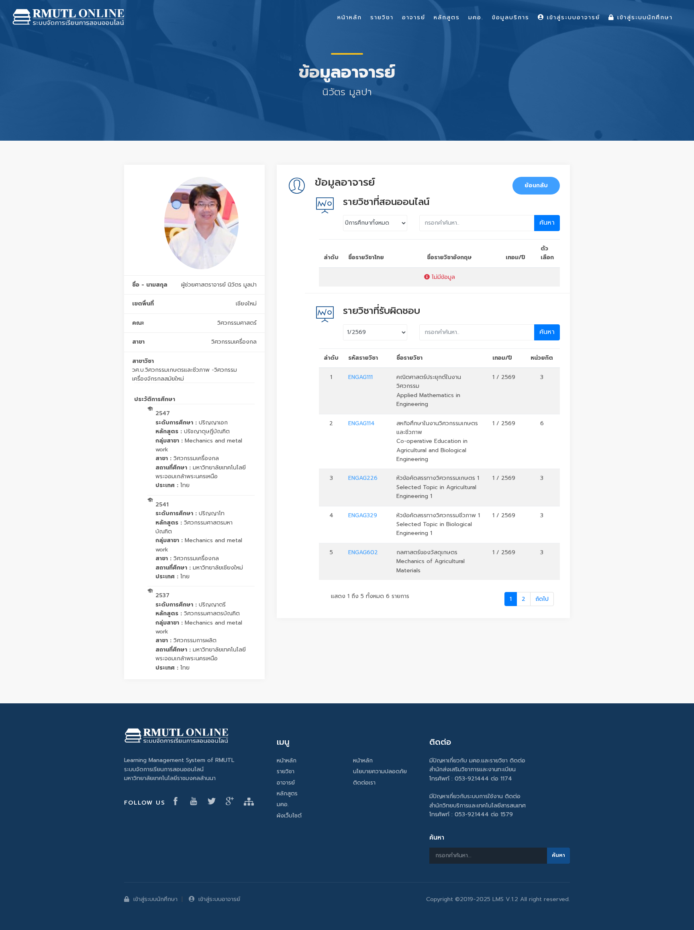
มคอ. (283, 804)
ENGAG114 (361, 423)
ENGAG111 (360, 377)
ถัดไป (542, 599)
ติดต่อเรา (364, 782)
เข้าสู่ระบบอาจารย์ (219, 899)
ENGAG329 (362, 515)
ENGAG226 (363, 478)
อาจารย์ (286, 782)
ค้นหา (547, 222)
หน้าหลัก (286, 760)
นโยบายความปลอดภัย (380, 771)
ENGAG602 (363, 552)
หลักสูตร (287, 793)
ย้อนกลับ (536, 185)
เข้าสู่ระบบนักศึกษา (155, 899)
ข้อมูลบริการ (510, 17)
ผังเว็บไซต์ (289, 815)
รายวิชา (285, 771)
